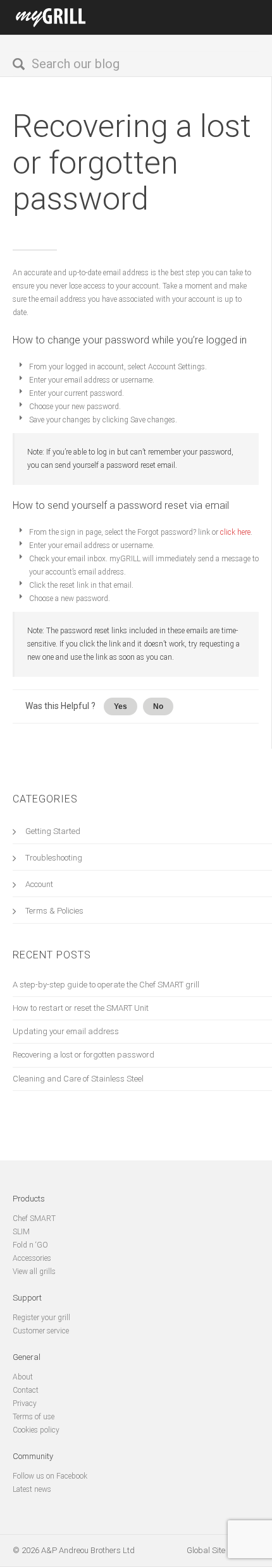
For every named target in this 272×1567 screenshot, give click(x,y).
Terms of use (33, 1416)
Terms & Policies (54, 910)
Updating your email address (66, 1031)
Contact (26, 1390)
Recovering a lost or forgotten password (132, 162)
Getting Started (52, 831)
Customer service (41, 1330)
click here (235, 532)
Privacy (25, 1403)
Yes (120, 706)
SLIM (21, 1231)
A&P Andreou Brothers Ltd (88, 1550)
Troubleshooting (53, 857)
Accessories (32, 1258)
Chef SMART (34, 1218)
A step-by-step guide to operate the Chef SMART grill (106, 984)
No (158, 706)
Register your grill (41, 1317)
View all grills (34, 1271)
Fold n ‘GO (30, 1245)
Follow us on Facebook (50, 1476)
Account (39, 884)
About (23, 1377)
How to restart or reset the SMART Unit (81, 1008)
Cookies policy (36, 1430)
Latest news (32, 1489)
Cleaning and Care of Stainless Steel (78, 1078)
